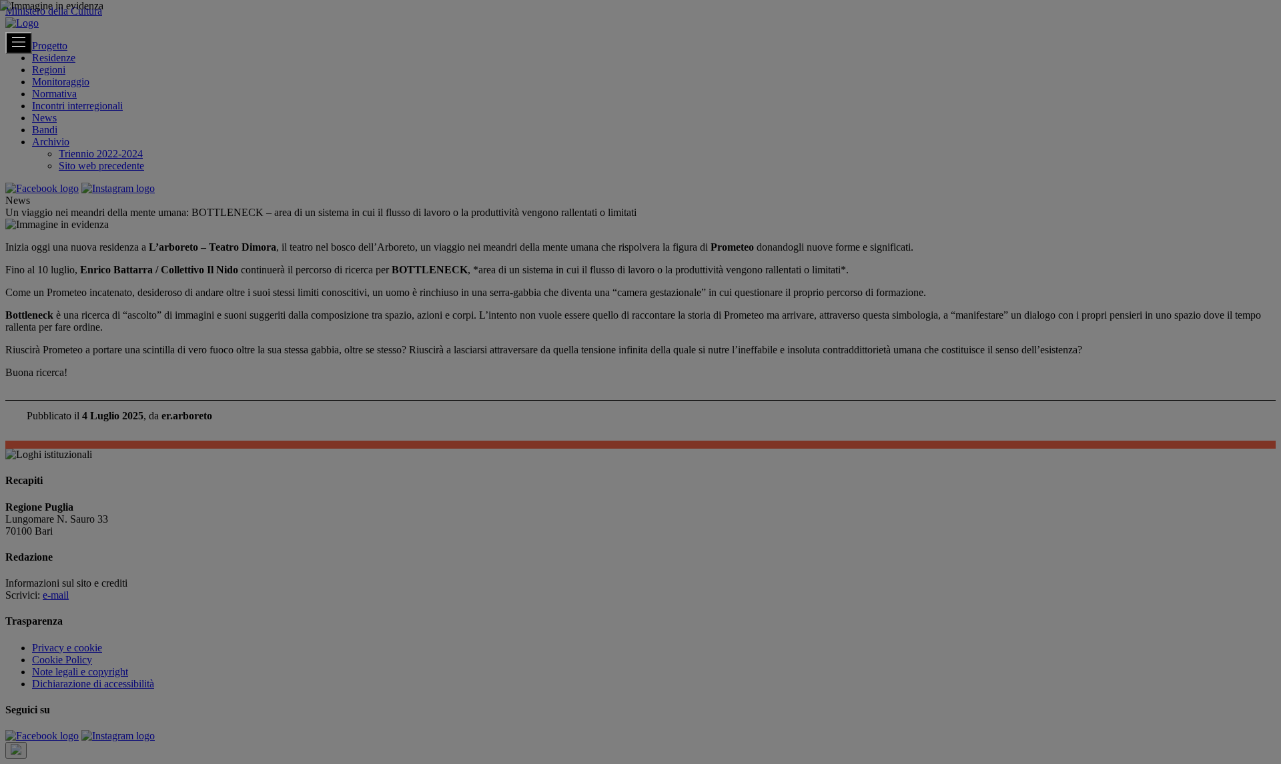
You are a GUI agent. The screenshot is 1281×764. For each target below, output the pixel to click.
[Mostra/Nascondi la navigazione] (18, 43)
